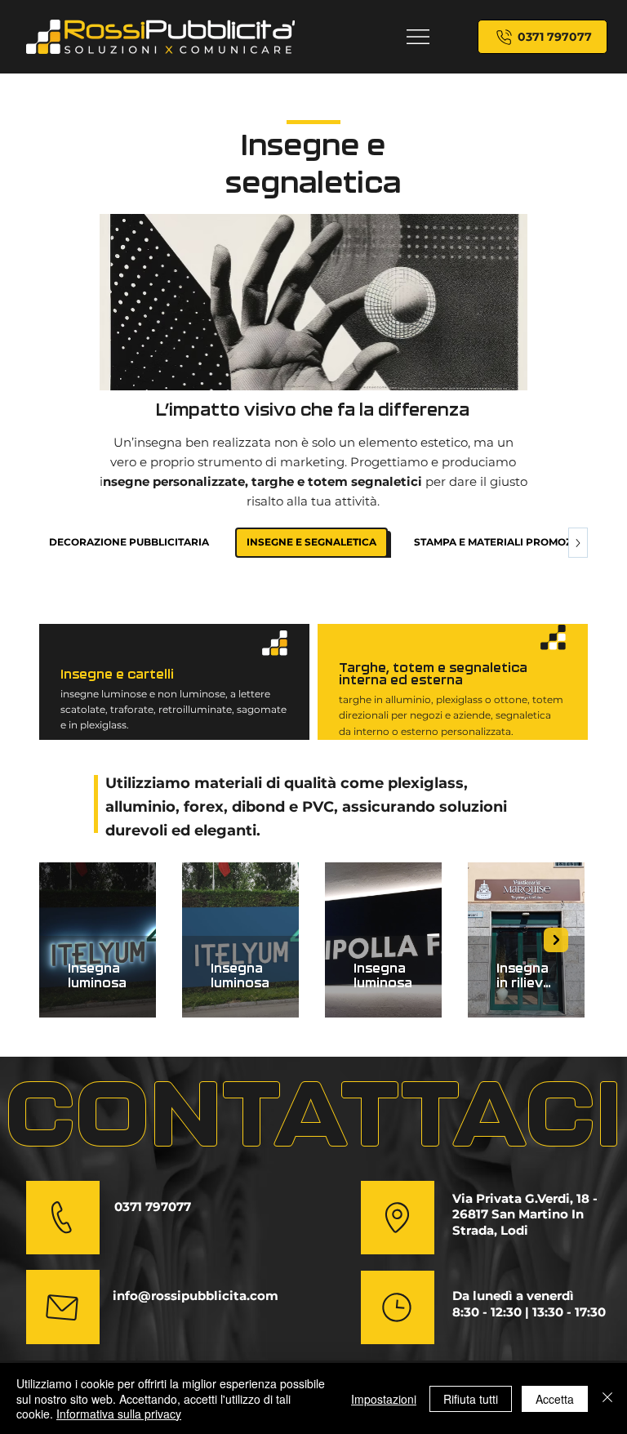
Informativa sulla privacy (118, 1413)
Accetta (555, 1399)
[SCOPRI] (398, 1218)
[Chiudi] (607, 1398)
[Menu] (418, 36)
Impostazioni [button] (383, 1399)
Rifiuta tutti (470, 1399)
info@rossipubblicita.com (195, 1295)
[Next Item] (556, 940)
